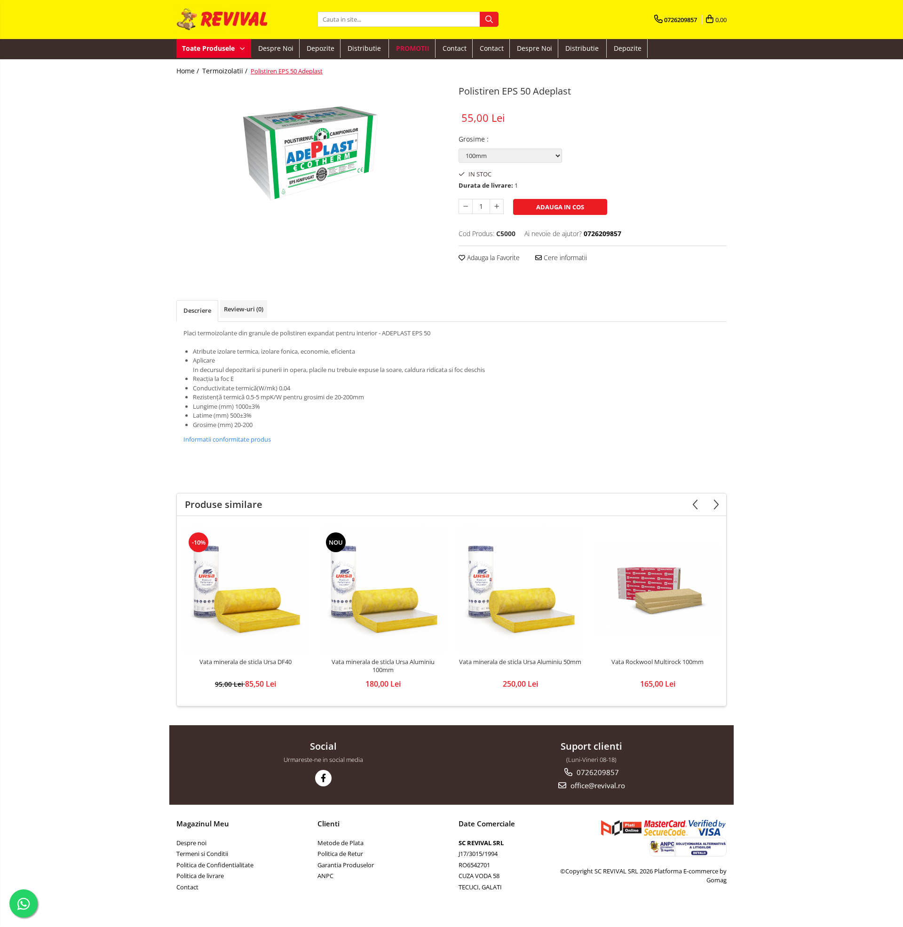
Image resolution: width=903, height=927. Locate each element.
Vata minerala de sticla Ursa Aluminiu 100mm (383, 666)
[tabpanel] (310, 153)
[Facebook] (323, 778)
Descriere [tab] (197, 310)
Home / (188, 70)
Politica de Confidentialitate (214, 865)
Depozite (320, 48)
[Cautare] (489, 19)
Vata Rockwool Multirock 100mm (657, 662)
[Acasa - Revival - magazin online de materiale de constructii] (223, 19)
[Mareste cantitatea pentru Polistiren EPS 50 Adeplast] (497, 206)
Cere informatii (564, 257)
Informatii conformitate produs (227, 439)
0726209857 (597, 772)
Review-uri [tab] (243, 309)
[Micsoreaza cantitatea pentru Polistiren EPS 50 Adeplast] (466, 206)
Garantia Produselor (345, 865)
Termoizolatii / (225, 70)
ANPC (325, 876)
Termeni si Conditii (202, 853)
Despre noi (275, 48)
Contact (455, 48)
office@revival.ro (597, 785)
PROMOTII (412, 48)
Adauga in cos (560, 207)
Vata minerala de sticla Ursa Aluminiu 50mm (520, 662)
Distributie (365, 48)
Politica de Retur (340, 853)
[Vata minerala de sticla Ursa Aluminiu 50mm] (520, 589)
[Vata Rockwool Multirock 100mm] (657, 589)
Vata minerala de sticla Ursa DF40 (245, 662)
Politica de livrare (200, 876)
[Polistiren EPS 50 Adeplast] (310, 153)
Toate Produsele (209, 48)
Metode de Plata (340, 843)
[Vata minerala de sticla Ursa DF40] (245, 589)
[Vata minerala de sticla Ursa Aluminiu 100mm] (383, 589)
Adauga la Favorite (492, 257)
